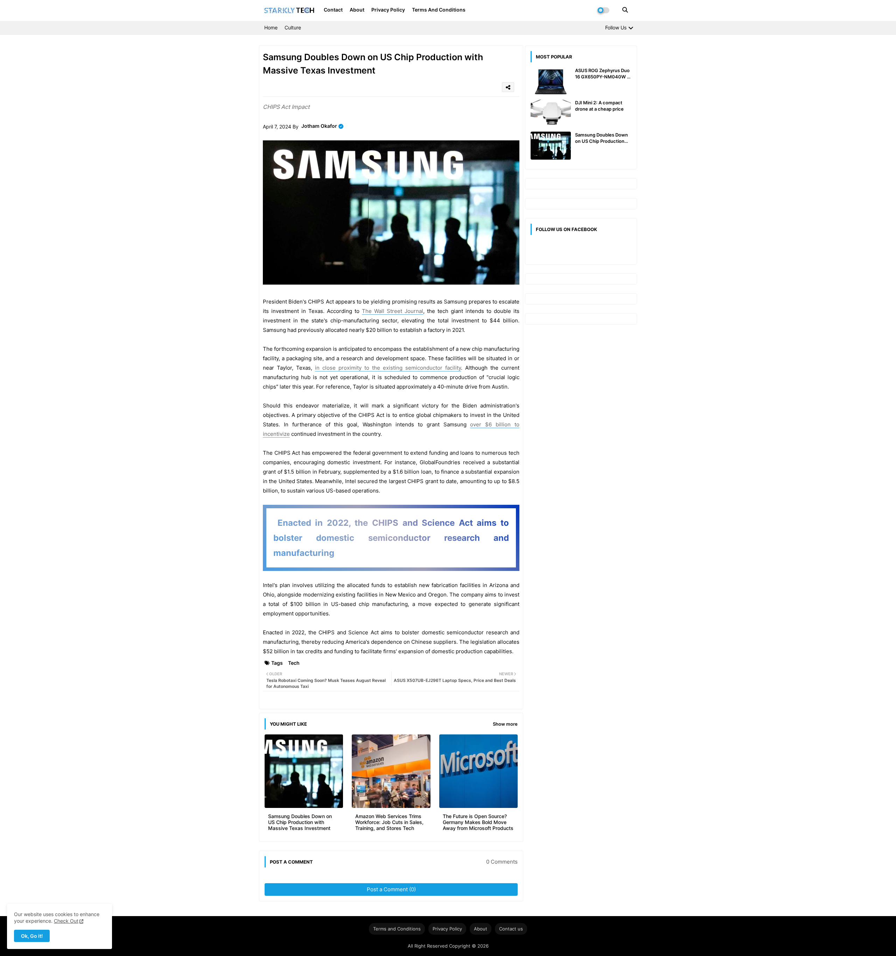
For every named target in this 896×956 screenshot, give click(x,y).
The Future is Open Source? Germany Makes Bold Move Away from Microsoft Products (478, 822)
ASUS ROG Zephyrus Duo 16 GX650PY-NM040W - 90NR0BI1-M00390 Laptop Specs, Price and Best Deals (602, 74)
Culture (293, 27)
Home (271, 27)
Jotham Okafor (319, 126)
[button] (625, 10)
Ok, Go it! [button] (32, 936)
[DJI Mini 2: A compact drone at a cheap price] (551, 113)
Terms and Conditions (438, 10)
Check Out (66, 921)
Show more (505, 724)
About (357, 10)
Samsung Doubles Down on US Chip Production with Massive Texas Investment (300, 822)
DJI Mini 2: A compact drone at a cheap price (599, 106)
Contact (333, 10)
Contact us (511, 928)
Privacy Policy (388, 10)
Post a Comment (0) (391, 889)
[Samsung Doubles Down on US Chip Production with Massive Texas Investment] (551, 146)
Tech (294, 663)
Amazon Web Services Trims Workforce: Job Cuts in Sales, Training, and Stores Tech (389, 822)
